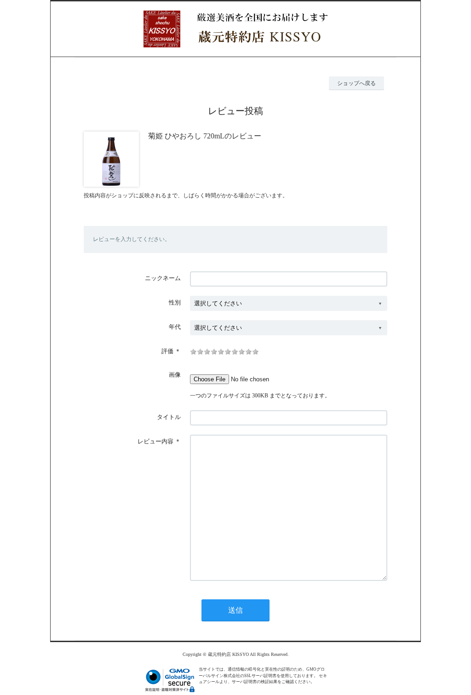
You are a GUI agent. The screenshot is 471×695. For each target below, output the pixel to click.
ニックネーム (163, 278)
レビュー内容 (155, 441)
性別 (175, 302)
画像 (175, 374)
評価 (167, 351)
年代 (175, 326)
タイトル (169, 417)
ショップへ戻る (356, 83)
